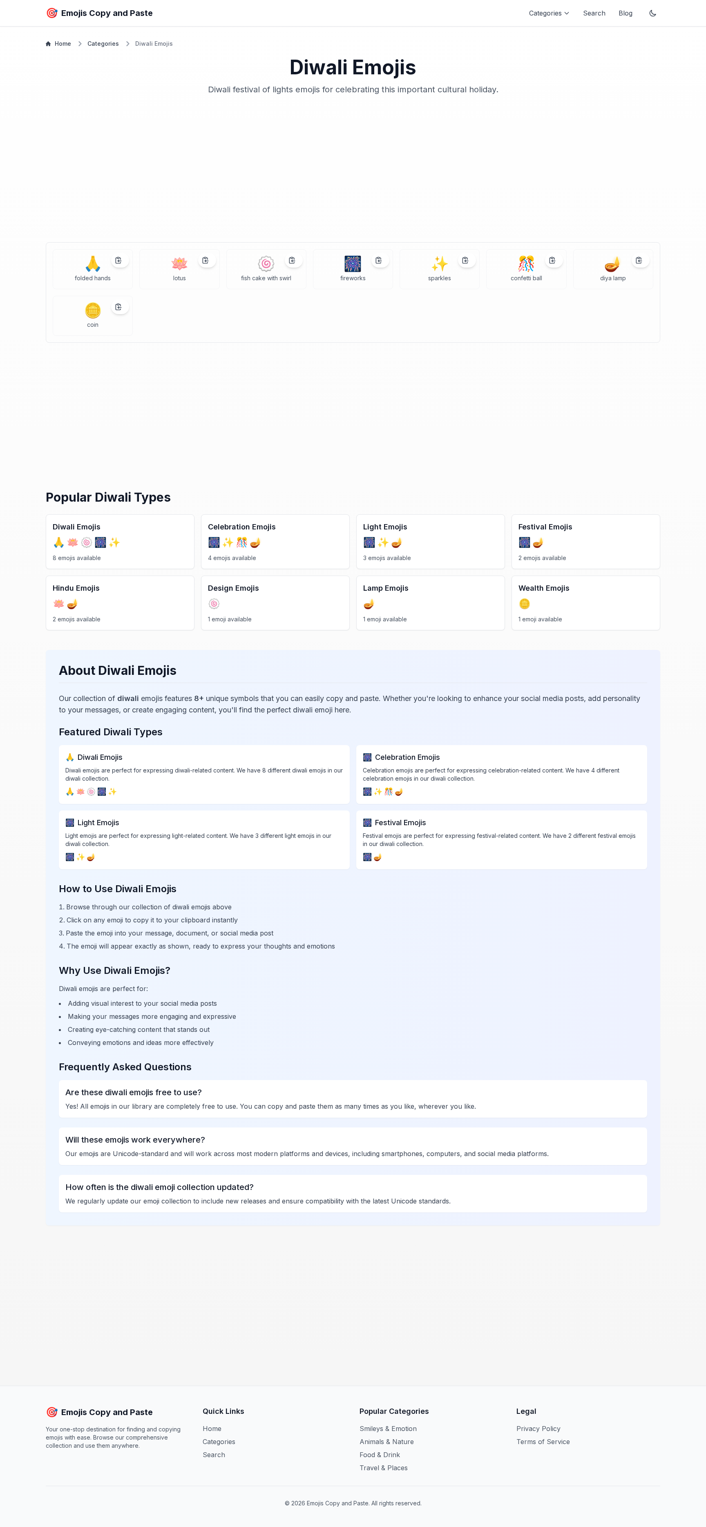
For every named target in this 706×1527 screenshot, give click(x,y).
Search (594, 13)
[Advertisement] (353, 172)
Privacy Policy (538, 1428)
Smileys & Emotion (388, 1428)
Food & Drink (380, 1455)
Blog (625, 13)
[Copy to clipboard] (120, 260)
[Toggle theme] (653, 13)
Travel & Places (384, 1468)
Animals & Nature (387, 1442)
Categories (103, 43)
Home (63, 43)
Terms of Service (543, 1442)
